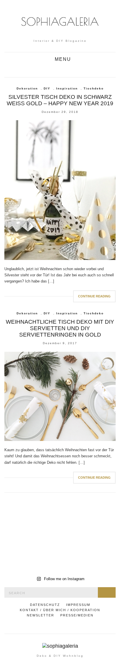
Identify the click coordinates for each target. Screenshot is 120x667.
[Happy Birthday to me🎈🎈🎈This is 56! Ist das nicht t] (89, 520)
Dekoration (27, 88)
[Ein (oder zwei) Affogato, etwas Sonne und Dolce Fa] (89, 554)
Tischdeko (94, 88)
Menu (62, 59)
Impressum (78, 604)
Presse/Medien (76, 615)
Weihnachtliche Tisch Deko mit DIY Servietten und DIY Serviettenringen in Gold (60, 328)
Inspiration (67, 88)
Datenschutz (45, 604)
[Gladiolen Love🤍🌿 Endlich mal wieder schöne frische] (31, 520)
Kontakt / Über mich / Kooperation (60, 610)
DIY (47, 88)
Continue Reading (94, 296)
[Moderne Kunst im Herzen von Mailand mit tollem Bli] (31, 554)
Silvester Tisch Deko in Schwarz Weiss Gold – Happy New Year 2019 (60, 100)
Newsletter (40, 615)
